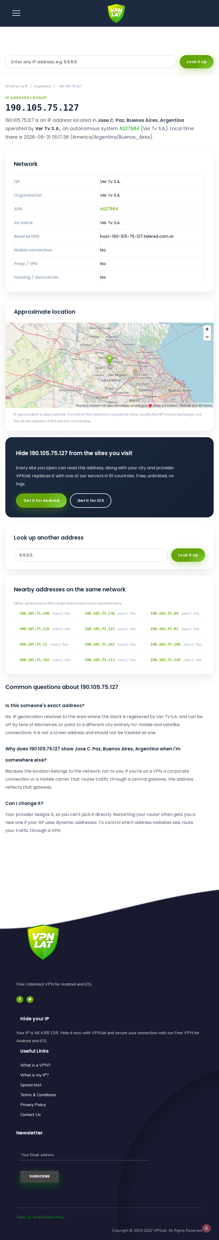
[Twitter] (29, 999)
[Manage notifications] (206, 1228)
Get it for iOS (90, 500)
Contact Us (30, 1115)
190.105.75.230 (100, 613)
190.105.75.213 (100, 660)
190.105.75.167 (100, 644)
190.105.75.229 (165, 660)
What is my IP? (34, 1075)
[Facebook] (19, 999)
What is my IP (16, 86)
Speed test (30, 1085)
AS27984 (129, 128)
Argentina (42, 86)
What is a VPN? (35, 1065)
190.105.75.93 (164, 629)
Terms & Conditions (38, 1095)
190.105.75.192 (34, 660)
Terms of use (27, 1217)
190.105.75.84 (164, 613)
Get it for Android (41, 500)
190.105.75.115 (100, 629)
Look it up (197, 61)
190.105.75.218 (34, 629)
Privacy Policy (33, 1105)
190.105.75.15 (33, 644)
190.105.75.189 (165, 644)
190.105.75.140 (34, 613)
